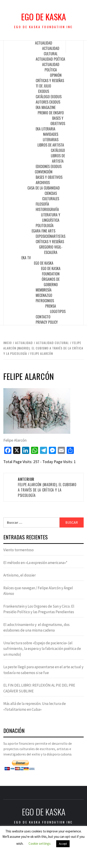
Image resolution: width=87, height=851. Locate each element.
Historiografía (47, 209)
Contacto (43, 316)
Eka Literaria (45, 129)
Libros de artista (50, 145)
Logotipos (58, 311)
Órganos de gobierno (51, 282)
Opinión (56, 75)
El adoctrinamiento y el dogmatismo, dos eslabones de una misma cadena (36, 627)
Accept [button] (63, 844)
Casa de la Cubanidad (43, 188)
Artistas (58, 236)
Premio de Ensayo (51, 112)
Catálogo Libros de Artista (58, 156)
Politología (45, 225)
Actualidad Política (50, 67)
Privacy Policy (47, 322)
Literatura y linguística (50, 217)
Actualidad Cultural (50, 51)
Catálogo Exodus (49, 96)
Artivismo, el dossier (19, 575)
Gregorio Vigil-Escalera (50, 249)
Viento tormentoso (18, 549)
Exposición (44, 236)
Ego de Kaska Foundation (50, 271)
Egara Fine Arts (43, 231)
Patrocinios (45, 300)
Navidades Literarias (50, 137)
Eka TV (26, 257)
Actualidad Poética (50, 59)
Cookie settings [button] (40, 843)
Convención (43, 171)
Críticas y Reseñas (50, 80)
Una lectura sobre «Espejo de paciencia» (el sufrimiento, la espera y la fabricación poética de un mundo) (42, 648)
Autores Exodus (48, 102)
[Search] (74, 46)
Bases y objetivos (57, 120)
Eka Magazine (46, 107)
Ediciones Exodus (49, 166)
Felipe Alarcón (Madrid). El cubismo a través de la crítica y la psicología (47, 487)
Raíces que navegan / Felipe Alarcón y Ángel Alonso (38, 590)
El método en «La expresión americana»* (35, 562)
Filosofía (42, 204)
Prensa (50, 306)
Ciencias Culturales (50, 196)
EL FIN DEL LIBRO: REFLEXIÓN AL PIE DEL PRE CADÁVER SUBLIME (39, 688)
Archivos (43, 182)
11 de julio (43, 86)
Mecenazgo (44, 295)
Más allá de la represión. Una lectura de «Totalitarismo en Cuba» (34, 706)
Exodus (43, 91)
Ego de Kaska (43, 16)
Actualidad (43, 43)
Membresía (44, 290)
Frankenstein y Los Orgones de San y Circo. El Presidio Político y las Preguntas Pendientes (38, 609)
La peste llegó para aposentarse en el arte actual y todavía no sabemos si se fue (43, 669)
